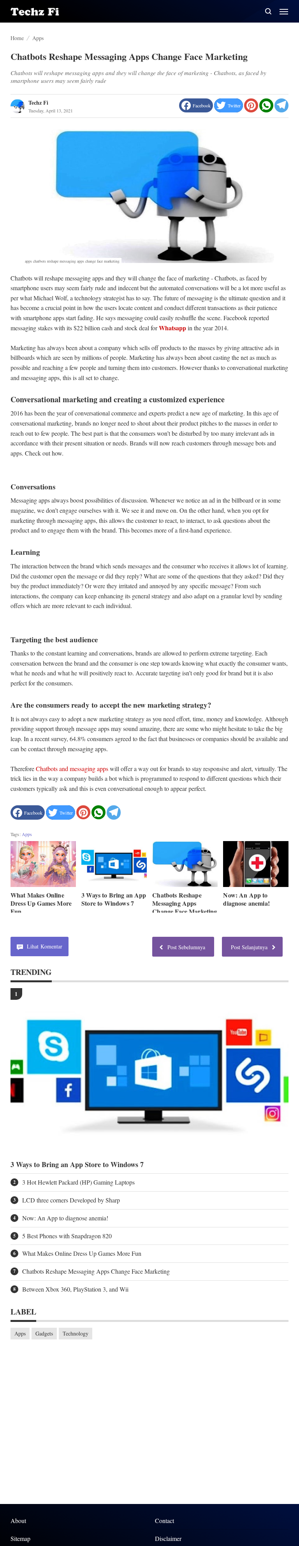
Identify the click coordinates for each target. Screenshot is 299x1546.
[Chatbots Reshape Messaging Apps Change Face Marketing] (185, 864)
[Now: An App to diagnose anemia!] (255, 864)
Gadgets (44, 1333)
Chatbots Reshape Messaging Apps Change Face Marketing (184, 903)
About (18, 1520)
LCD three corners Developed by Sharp (71, 1200)
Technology (75, 1333)
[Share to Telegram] (281, 105)
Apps (27, 834)
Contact (164, 1520)
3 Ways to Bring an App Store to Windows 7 (113, 899)
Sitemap (20, 1538)
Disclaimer (168, 1538)
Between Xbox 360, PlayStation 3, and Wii (75, 1289)
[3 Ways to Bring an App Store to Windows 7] (114, 864)
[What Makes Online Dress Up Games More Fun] (43, 864)
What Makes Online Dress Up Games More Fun (41, 903)
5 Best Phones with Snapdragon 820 (67, 1236)
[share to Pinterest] (251, 105)
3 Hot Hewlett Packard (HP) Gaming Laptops (78, 1182)
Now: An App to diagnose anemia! (246, 899)
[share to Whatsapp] (266, 105)
